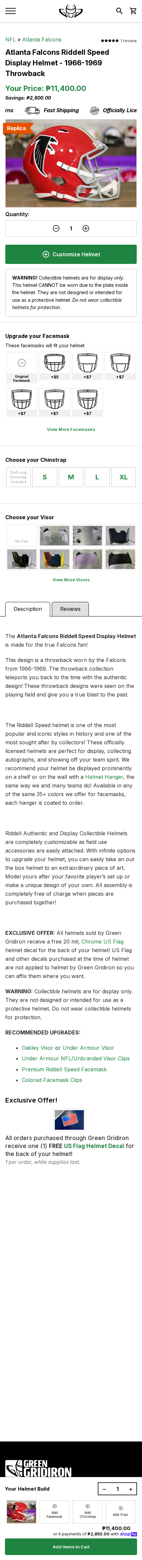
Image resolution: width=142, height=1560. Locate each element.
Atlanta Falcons (41, 39)
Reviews (70, 609)
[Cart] (133, 11)
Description (28, 609)
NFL (10, 39)
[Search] (119, 11)
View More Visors (71, 579)
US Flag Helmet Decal (94, 1146)
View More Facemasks (71, 429)
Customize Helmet (76, 254)
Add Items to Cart (71, 1546)
